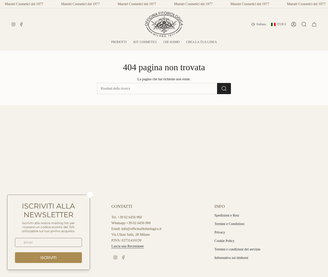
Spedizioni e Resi (226, 215)
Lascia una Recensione (127, 246)
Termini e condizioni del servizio (237, 249)
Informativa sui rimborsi (231, 258)
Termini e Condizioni (229, 224)
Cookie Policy (224, 241)
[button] (119, 42)
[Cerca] (224, 88)
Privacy (219, 232)
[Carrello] (314, 24)
